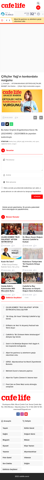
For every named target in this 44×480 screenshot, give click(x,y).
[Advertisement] (22, 48)
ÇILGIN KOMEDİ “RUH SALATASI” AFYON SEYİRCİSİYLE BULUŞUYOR (10, 240)
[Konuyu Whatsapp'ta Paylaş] (11, 124)
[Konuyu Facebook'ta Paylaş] (3, 124)
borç (14, 141)
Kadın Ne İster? (7, 261)
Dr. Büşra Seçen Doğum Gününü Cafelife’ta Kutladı (33, 239)
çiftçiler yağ (20, 141)
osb (34, 141)
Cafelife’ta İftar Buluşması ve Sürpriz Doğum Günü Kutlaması (32, 288)
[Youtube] (26, 414)
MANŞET (4, 86)
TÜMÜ (27, 297)
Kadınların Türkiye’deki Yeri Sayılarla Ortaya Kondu (32, 264)
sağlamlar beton (6, 144)
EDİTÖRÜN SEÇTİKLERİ (33, 83)
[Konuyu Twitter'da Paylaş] (7, 124)
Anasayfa (6, 83)
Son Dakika (11, 86)
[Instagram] (22, 414)
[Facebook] (18, 414)
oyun (37, 141)
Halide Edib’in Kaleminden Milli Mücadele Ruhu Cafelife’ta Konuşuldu (10, 289)
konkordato (28, 141)
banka (11, 141)
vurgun (14, 144)
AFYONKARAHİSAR (18, 83)
